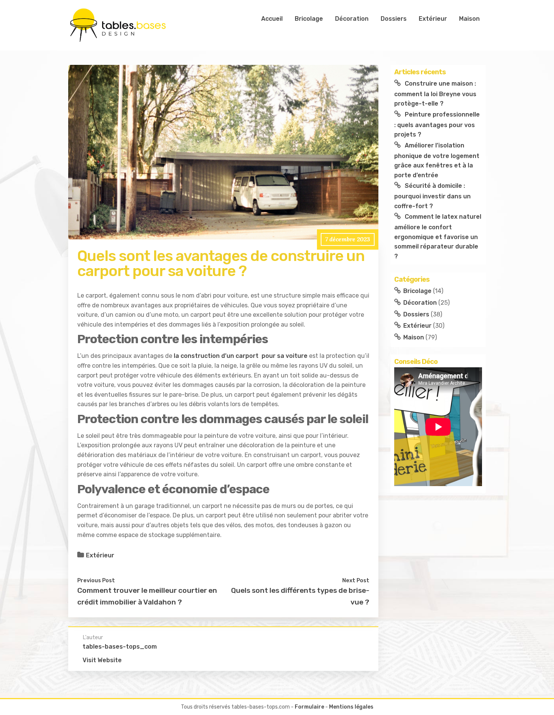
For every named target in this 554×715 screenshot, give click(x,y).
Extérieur (433, 18)
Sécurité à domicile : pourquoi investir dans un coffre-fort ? (432, 195)
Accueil (272, 18)
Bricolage (309, 18)
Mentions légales (351, 707)
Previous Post (96, 580)
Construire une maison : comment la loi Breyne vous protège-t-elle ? (435, 93)
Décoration (352, 18)
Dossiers (394, 18)
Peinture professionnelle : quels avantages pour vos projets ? (437, 124)
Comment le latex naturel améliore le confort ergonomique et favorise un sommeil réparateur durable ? (437, 236)
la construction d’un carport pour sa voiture (241, 355)
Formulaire (309, 707)
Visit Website (102, 660)
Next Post (355, 580)
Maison (469, 18)
